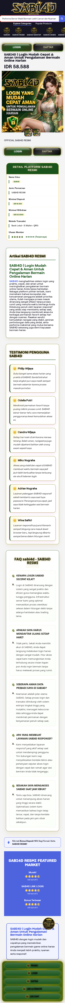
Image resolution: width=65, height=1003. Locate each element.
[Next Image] (60, 102)
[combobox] (29, 19)
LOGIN (17, 47)
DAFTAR (48, 47)
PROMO (34, 966)
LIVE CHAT (34, 996)
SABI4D (13, 281)
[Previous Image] (4, 102)
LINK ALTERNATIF (34, 988)
